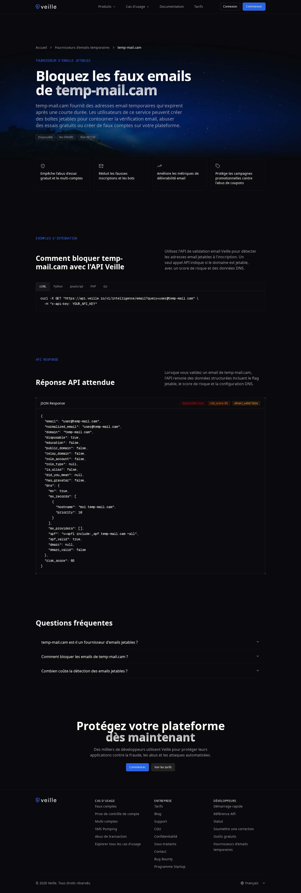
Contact (160, 851)
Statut (218, 821)
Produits (104, 6)
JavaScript (76, 286)
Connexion (230, 6)
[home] (46, 6)
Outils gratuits (225, 836)
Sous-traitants (165, 844)
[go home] (61, 800)
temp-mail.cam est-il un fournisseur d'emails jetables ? (89, 642)
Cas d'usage (135, 6)
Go (105, 286)
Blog (157, 814)
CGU (157, 829)
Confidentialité (165, 836)
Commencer (254, 6)
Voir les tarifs (163, 767)
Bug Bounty (163, 859)
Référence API (225, 814)
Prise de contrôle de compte (117, 814)
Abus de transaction (111, 836)
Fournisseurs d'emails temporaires (82, 47)
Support (160, 821)
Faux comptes (106, 806)
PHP (93, 286)
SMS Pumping (106, 829)
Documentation (172, 6)
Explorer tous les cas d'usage (118, 844)
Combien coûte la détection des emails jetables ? (84, 671)
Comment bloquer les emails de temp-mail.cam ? (84, 656)
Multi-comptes (106, 821)
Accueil (41, 47)
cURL (43, 286)
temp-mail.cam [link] (129, 47)
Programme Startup (170, 866)
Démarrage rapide (228, 806)
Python (58, 286)
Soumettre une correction (234, 829)
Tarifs (198, 6)
